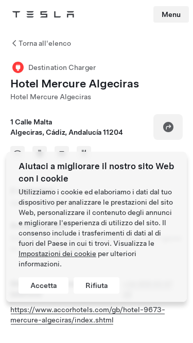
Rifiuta (96, 285)
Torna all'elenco (45, 43)
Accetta (43, 285)
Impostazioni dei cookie (57, 253)
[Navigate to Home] (43, 14)
